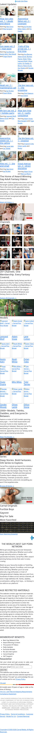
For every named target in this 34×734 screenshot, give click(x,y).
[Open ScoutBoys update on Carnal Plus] (26, 44)
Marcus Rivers (26, 174)
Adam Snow (22, 57)
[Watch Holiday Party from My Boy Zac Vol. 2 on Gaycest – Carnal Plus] (8, 103)
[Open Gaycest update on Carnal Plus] (8, 44)
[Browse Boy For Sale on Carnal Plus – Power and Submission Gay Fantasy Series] (17, 241)
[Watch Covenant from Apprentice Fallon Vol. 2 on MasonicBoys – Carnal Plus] (26, 11)
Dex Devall (12, 54)
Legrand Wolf (22, 61)
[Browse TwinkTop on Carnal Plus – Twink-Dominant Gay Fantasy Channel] (29, 253)
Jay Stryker (27, 27)
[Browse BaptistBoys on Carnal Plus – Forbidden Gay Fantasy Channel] (29, 229)
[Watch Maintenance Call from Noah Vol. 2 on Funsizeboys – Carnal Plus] (8, 77)
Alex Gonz (9, 27)
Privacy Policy (5, 714)
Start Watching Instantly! (9, 534)
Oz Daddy (25, 63)
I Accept (3, 683)
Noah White (7, 93)
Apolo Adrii (4, 54)
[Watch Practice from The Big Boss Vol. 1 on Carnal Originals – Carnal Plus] (26, 130)
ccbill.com (24, 708)
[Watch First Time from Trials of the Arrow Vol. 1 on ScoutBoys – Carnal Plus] (26, 38)
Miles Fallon (22, 29)
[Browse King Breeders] (17, 265)
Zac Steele (21, 68)
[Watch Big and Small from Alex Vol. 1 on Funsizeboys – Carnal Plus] (8, 155)
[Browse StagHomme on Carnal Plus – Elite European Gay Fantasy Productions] (5, 253)
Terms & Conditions (18, 714)
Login (19, 1)
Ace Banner (10, 52)
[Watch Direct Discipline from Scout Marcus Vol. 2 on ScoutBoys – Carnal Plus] (26, 155)
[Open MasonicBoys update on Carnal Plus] (26, 16)
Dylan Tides (27, 59)
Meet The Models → (7, 437)
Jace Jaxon (24, 96)
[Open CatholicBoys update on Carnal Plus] (8, 16)
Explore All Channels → (8, 298)
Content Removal (23, 716)
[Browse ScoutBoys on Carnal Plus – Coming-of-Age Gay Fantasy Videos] (29, 241)
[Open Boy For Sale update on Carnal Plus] (26, 83)
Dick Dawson (28, 93)
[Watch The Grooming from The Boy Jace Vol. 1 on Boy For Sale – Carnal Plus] (26, 77)
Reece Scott (27, 66)
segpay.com (6, 708)
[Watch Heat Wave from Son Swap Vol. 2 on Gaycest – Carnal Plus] (8, 38)
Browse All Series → (7, 486)
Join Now (24, 1)
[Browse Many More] (29, 265)
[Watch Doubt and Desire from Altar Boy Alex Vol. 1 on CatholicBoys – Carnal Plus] (8, 11)
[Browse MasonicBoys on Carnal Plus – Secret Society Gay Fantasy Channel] (17, 253)
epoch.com (15, 708)
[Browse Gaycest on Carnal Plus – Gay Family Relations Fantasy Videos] (5, 229)
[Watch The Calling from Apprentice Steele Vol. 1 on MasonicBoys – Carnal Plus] (8, 130)
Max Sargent (7, 29)
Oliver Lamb (22, 146)
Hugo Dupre (7, 56)
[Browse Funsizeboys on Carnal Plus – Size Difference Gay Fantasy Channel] (17, 229)
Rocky (20, 148)
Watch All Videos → (7, 202)
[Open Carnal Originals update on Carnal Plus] (26, 136)
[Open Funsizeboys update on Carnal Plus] (8, 83)
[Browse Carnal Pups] (5, 265)
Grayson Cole (29, 144)
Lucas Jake (10, 146)
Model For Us (11, 716)
